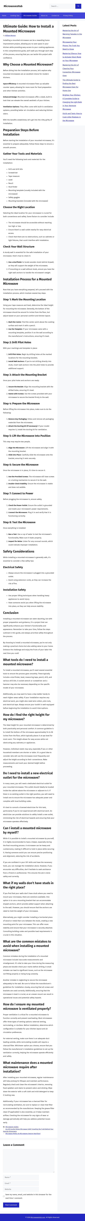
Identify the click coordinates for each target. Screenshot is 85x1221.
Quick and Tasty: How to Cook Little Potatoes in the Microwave (72, 117)
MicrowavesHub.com (38, 1217)
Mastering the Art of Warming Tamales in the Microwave (72, 34)
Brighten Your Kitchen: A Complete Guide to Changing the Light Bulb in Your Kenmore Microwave (72, 102)
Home (4, 16)
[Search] (78, 6)
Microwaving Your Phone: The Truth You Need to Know (71, 45)
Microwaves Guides (30, 16)
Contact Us (55, 16)
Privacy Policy (68, 16)
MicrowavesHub (13, 6)
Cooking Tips (14, 16)
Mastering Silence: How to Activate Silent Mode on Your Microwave (72, 57)
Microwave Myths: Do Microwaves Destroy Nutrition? (23, 1134)
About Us (44, 16)
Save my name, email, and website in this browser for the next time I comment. (28, 1196)
